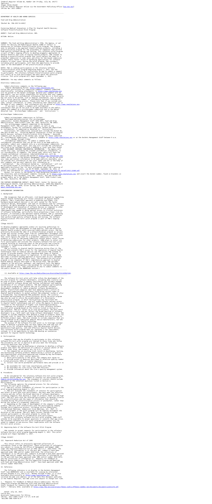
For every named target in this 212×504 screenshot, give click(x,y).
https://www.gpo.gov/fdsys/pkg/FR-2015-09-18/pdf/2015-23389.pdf (52, 170)
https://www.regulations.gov (42, 88)
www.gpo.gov (68, 7)
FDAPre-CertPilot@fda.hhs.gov (13, 379)
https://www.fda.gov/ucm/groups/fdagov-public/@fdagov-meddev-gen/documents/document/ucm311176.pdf (76, 487)
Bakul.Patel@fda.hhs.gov (11, 187)
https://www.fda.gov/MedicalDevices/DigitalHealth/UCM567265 (45, 273)
